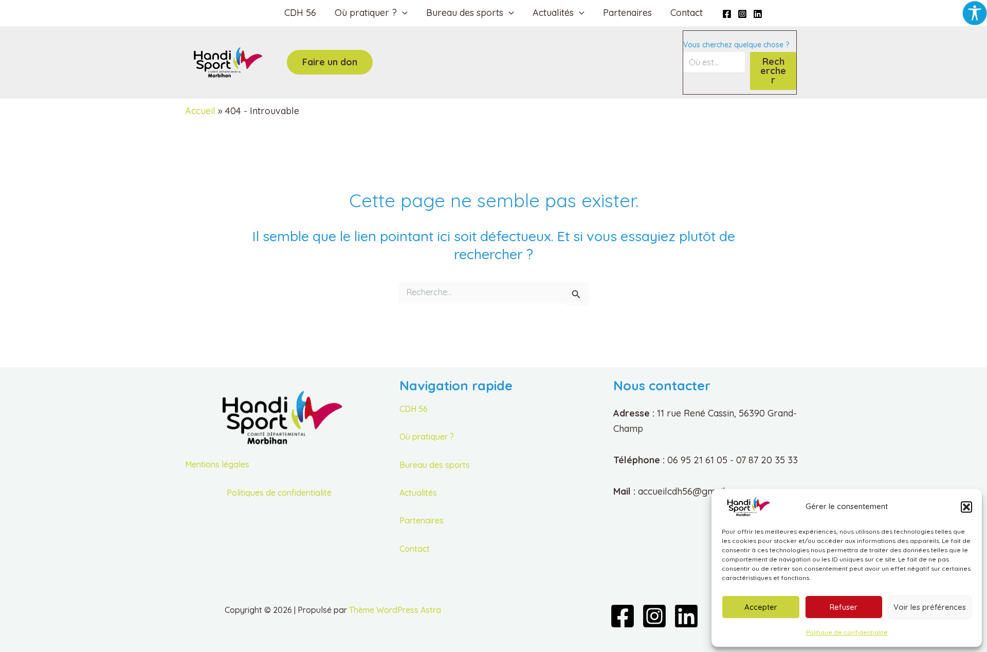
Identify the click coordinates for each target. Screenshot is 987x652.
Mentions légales (217, 464)
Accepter (760, 607)
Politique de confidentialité (847, 632)
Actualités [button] (553, 13)
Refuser (843, 607)
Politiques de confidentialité (279, 492)
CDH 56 (300, 13)
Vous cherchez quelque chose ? (736, 44)
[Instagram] (742, 14)
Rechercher (773, 71)
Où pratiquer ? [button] (366, 13)
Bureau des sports (434, 465)
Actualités (418, 492)
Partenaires (627, 13)
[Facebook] (727, 14)
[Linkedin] (757, 14)
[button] (966, 507)
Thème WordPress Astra (395, 610)
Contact (686, 13)
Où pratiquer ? (426, 436)
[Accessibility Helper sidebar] (974, 12)
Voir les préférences (929, 607)
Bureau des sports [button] (464, 13)
